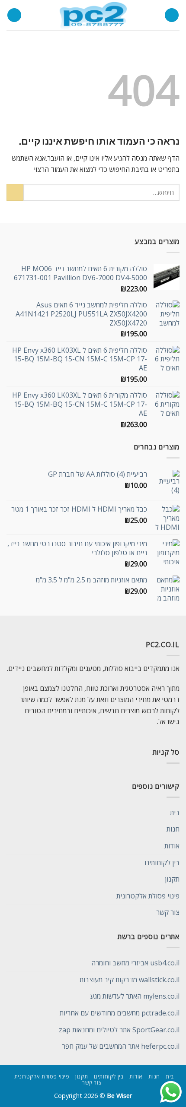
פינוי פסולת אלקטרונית (148, 896)
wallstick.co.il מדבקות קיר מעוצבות (130, 979)
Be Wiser (119, 1095)
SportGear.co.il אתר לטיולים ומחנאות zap (119, 1029)
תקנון (172, 879)
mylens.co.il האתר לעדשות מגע (135, 996)
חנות (173, 829)
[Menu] (172, 15)
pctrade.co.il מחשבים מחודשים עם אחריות (120, 1013)
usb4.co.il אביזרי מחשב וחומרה (135, 963)
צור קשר (168, 912)
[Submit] (14, 192)
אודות (172, 846)
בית (175, 812)
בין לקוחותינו (162, 862)
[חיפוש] (14, 15)
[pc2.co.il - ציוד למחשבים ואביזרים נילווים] (93, 15)
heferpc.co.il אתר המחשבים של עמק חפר (121, 1046)
